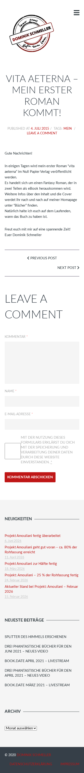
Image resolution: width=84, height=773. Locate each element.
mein (67, 128)
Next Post (67, 268)
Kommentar (16, 337)
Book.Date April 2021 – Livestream (37, 661)
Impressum (69, 764)
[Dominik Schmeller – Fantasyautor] (31, 33)
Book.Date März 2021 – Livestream (37, 685)
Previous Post (43, 258)
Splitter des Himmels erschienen (35, 637)
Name (11, 391)
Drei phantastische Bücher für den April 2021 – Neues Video (38, 673)
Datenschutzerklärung (31, 764)
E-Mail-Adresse (19, 414)
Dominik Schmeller (34, 755)
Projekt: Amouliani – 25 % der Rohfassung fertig (41, 575)
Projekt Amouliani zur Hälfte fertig (31, 564)
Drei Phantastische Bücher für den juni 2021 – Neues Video (38, 649)
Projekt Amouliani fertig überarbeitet (32, 536)
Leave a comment (42, 133)
